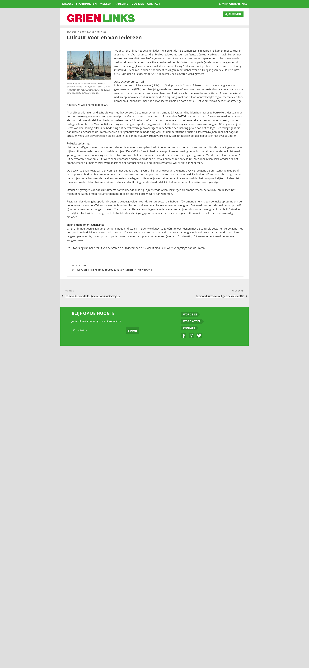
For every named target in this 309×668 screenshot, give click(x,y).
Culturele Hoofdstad (89, 270)
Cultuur (81, 265)
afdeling (121, 3)
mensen (106, 3)
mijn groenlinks (234, 3)
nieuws (67, 3)
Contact (189, 328)
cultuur (110, 270)
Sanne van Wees (96, 32)
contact (153, 3)
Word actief (192, 321)
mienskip (131, 270)
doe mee (137, 3)
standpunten (86, 3)
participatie (145, 270)
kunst (120, 270)
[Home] (101, 18)
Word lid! (190, 314)
